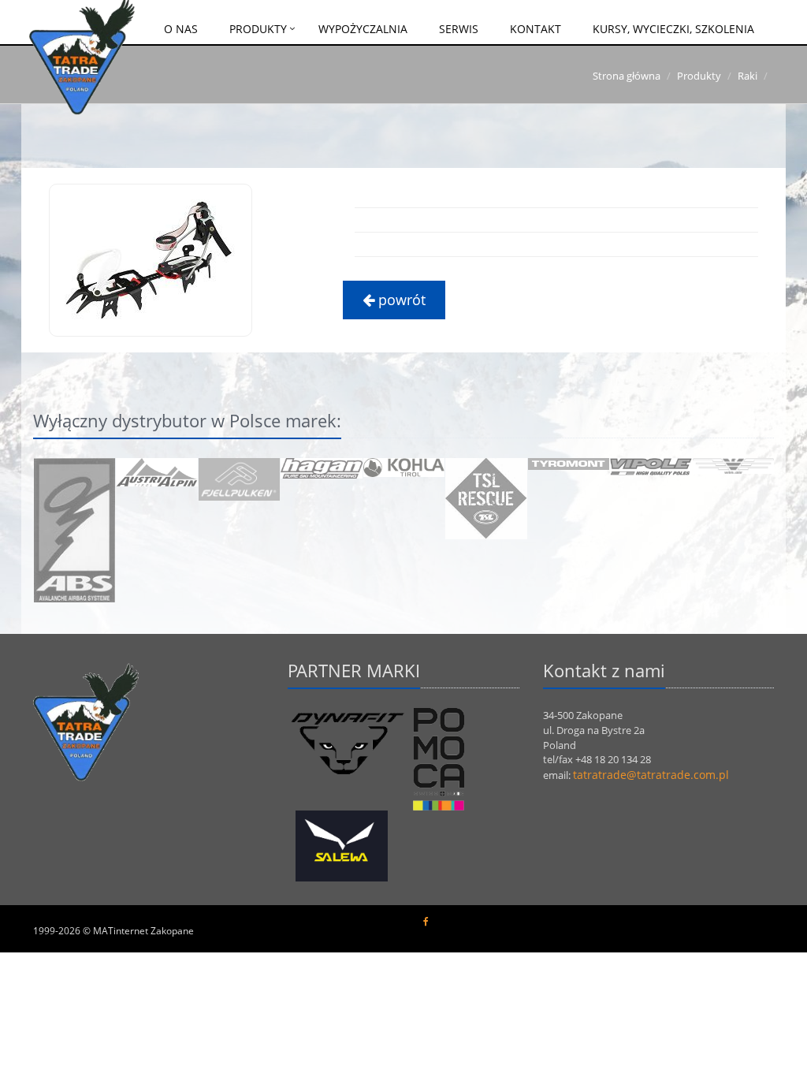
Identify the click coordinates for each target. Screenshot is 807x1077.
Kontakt (535, 28)
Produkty (258, 28)
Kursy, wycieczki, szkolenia (673, 28)
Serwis (458, 28)
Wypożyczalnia (362, 28)
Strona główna (626, 76)
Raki (747, 76)
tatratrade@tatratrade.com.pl (651, 774)
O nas (181, 28)
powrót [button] (400, 299)
